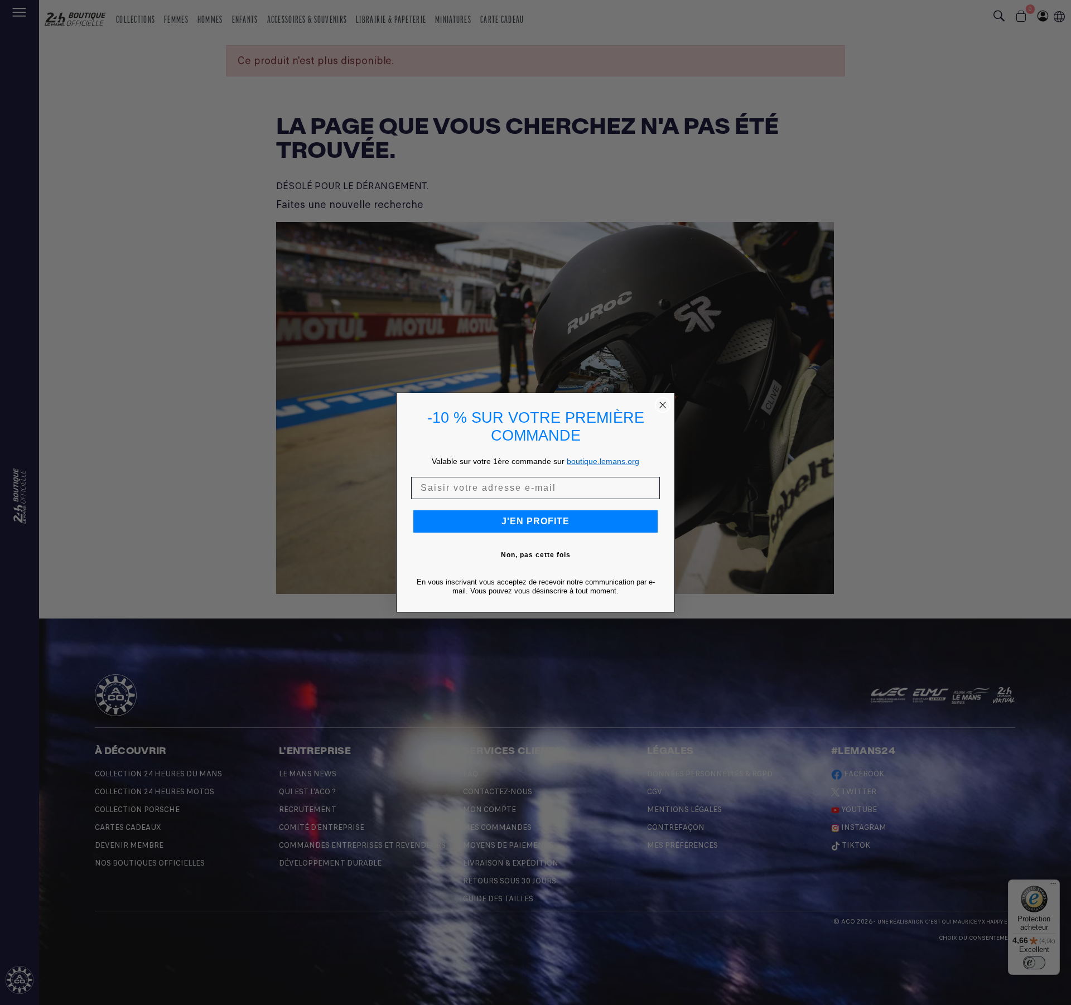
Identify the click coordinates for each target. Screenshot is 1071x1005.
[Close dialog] (662, 405)
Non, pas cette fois (536, 555)
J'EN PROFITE (535, 521)
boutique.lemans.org (603, 461)
